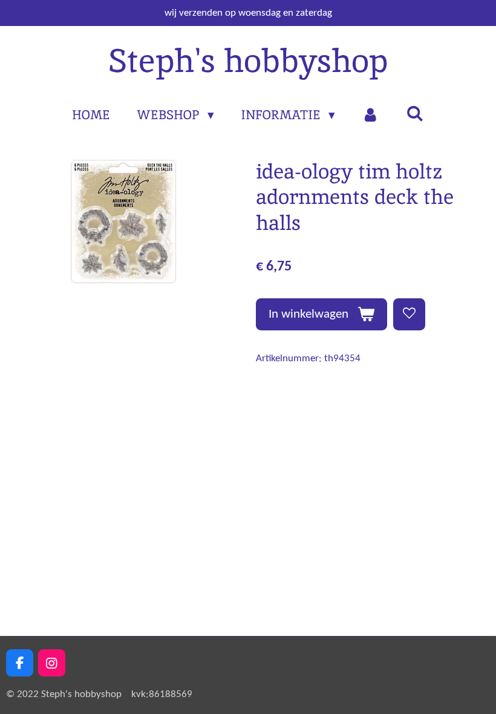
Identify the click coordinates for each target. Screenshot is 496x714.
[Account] (370, 115)
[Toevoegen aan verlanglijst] (409, 314)
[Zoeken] (415, 113)
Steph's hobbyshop (248, 60)
